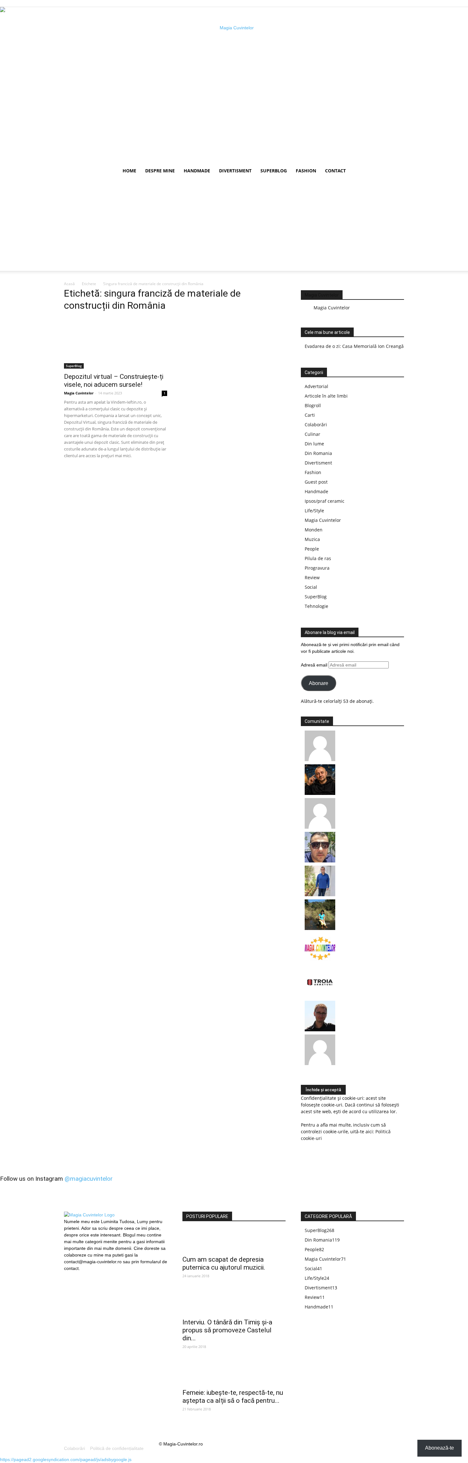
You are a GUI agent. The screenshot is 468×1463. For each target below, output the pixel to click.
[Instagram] (79, 1275)
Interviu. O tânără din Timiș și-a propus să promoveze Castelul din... (227, 1330)
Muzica (312, 539)
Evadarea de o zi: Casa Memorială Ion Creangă (354, 346)
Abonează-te (439, 1448)
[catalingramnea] (320, 861)
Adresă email (315, 664)
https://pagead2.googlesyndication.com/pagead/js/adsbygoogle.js (65, 1459)
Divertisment (235, 171)
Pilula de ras (318, 558)
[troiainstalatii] (320, 996)
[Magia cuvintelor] (234, 85)
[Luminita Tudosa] (320, 827)
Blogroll (313, 405)
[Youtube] (90, 1276)
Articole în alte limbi (326, 396)
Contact (335, 171)
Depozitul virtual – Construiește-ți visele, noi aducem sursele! (113, 380)
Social (311, 587)
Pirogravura (317, 568)
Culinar (312, 434)
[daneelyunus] (320, 894)
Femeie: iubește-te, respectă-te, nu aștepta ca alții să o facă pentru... (232, 1396)
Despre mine (160, 171)
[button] (396, 171)
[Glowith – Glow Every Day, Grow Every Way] (320, 928)
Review (312, 577)
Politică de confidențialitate (117, 1448)
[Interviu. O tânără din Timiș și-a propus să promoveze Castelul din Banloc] (234, 1303)
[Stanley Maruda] (320, 793)
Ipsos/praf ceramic (324, 501)
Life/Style (314, 511)
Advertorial (316, 386)
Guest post (316, 482)
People (312, 549)
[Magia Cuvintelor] (320, 962)
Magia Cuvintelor (79, 393)
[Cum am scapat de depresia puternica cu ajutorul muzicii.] (234, 1240)
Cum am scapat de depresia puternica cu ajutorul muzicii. (223, 1263)
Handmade (197, 171)
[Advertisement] (234, 226)
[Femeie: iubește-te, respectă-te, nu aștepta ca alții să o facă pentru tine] (234, 1374)
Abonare (318, 683)
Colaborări (316, 425)
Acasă (69, 283)
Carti (310, 415)
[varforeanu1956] (320, 759)
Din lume (314, 444)
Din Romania (318, 453)
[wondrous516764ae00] (320, 1063)
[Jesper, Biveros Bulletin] (320, 1030)
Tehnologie (316, 606)
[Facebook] (69, 1276)
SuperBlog (273, 171)
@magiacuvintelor (89, 1178)
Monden (314, 530)
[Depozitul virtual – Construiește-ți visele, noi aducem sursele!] (115, 343)
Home (129, 171)
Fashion (306, 171)
